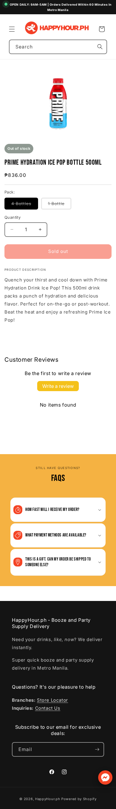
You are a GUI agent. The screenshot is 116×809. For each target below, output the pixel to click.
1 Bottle (59, 205)
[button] (11, 29)
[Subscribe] (97, 749)
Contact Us (47, 708)
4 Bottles (24, 205)
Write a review (58, 386)
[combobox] (58, 46)
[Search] (99, 46)
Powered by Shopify (79, 799)
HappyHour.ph (47, 799)
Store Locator (52, 700)
